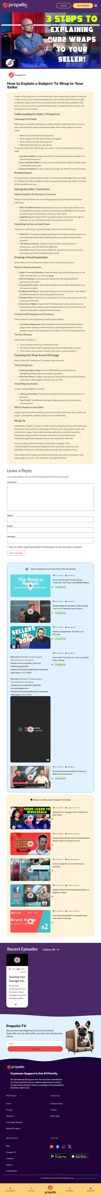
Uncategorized (60, 587)
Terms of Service (91, 1178)
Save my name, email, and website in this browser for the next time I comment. (45, 547)
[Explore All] (57, 949)
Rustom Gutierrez (73, 808)
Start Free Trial (60, 458)
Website (11, 536)
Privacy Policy (80, 1178)
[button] (95, 5)
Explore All (49, 949)
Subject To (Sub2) (62, 799)
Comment (12, 482)
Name (10, 515)
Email (10, 526)
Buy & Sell (49, 799)
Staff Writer (71, 575)
